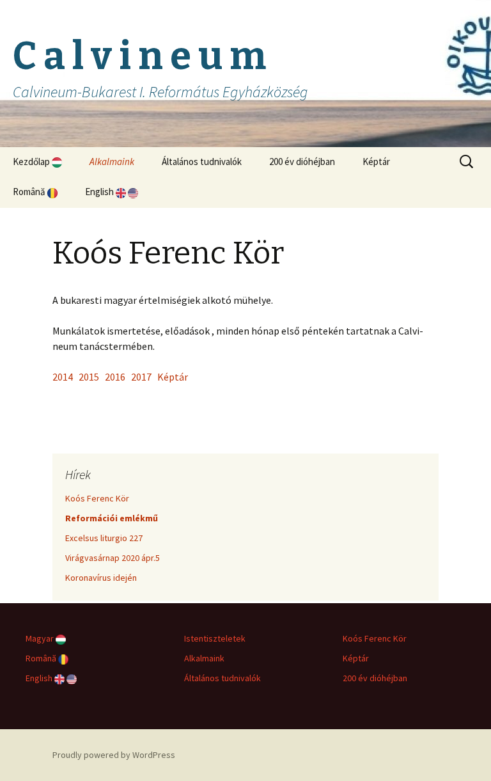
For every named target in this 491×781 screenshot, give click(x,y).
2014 (62, 376)
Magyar (41, 638)
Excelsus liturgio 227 (104, 538)
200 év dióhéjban (302, 161)
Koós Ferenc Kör (97, 498)
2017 (141, 376)
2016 (115, 376)
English (100, 191)
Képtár (376, 161)
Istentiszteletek (215, 638)
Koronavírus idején (101, 577)
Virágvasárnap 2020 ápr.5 (112, 558)
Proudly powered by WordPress (113, 755)
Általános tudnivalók (202, 161)
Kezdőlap (32, 161)
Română (30, 191)
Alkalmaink (112, 161)
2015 (89, 376)
